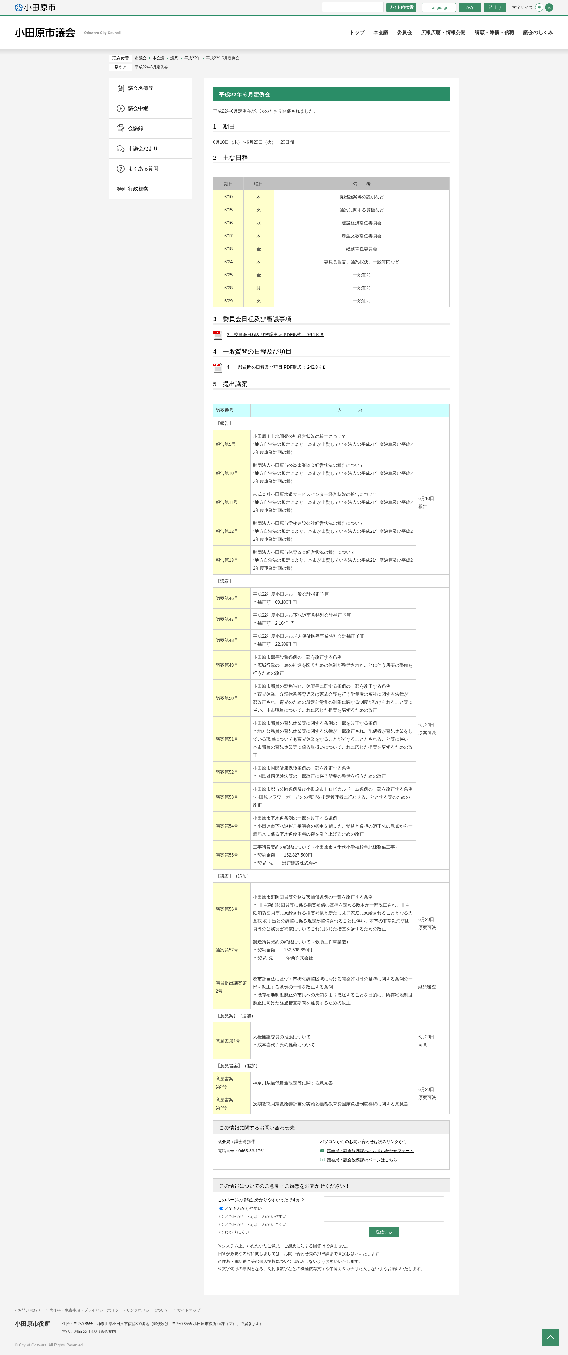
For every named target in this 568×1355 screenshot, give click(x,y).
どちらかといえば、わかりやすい (256, 1216)
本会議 (158, 58)
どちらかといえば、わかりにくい (256, 1224)
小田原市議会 (68, 32)
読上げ (495, 7)
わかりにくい (237, 1232)
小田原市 (35, 7)
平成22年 (192, 58)
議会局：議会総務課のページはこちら (362, 1160)
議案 (174, 58)
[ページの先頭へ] (550, 1337)
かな (466, 7)
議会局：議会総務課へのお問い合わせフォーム (370, 1150)
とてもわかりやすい (243, 1208)
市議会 (140, 58)
